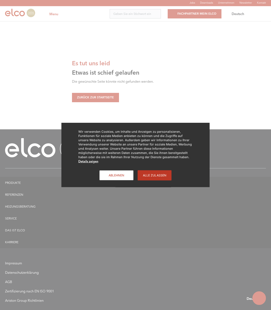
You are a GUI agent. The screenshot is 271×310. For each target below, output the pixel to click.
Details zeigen (88, 161)
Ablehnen (116, 175)
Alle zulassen (154, 175)
